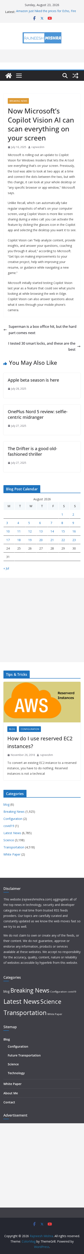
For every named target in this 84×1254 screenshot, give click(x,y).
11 (19, 531)
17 (8, 540)
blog (12, 729)
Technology (16, 1073)
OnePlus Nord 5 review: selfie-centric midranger (37, 414)
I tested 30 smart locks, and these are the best (41, 346)
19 (30, 540)
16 (74, 531)
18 (19, 540)
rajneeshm (37, 147)
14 (52, 531)
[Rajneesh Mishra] (8, 75)
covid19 (8, 826)
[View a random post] (75, 75)
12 (30, 531)
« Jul (6, 568)
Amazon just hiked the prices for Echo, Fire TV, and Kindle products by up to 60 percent (46, 14)
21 (52, 540)
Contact (9, 1102)
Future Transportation (24, 1055)
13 (41, 531)
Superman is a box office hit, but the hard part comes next (42, 329)
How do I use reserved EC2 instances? (40, 742)
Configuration (30, 729)
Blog (6, 1039)
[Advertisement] (42, 620)
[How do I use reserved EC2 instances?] (42, 702)
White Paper (11, 854)
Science (8, 840)
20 (41, 540)
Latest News (12, 833)
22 (63, 540)
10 (8, 531)
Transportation (13, 847)
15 (63, 531)
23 (74, 540)
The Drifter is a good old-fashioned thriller (32, 451)
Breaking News (18, 100)
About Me (10, 1093)
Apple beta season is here (33, 380)
